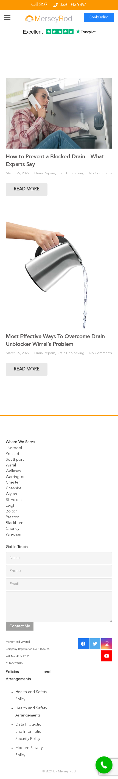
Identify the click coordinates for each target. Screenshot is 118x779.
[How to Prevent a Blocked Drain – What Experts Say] (59, 113)
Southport (15, 460)
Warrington (16, 477)
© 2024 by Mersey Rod (59, 771)
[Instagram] (106, 643)
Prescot (12, 454)
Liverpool (14, 448)
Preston (12, 517)
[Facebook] (83, 643)
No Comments (100, 173)
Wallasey (13, 471)
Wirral (11, 465)
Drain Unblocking (70, 173)
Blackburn (14, 523)
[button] (104, 765)
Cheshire (13, 488)
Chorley (12, 529)
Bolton (12, 511)
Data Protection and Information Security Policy (29, 732)
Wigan (11, 494)
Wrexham (14, 534)
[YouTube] (106, 655)
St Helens (14, 500)
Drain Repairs (44, 173)
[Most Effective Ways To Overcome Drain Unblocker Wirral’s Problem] (59, 272)
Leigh (10, 505)
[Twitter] (94, 643)
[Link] (48, 19)
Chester (13, 482)
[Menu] (7, 18)
